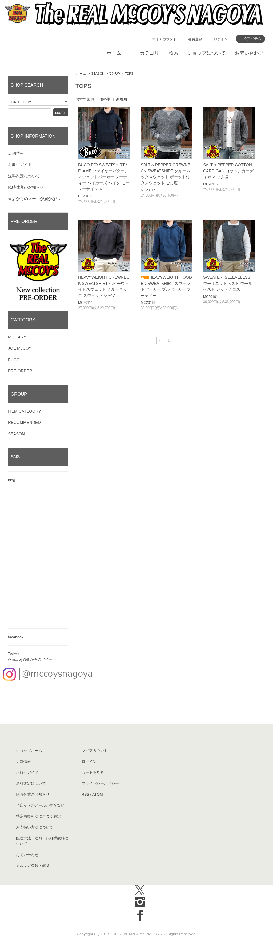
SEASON (98, 73)
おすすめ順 (84, 99)
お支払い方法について (34, 827)
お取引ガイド (20, 164)
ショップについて (206, 53)
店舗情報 (16, 153)
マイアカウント (164, 39)
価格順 (105, 99)
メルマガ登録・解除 (33, 865)
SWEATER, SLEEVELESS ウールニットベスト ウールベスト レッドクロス (227, 283)
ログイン (221, 39)
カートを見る (93, 772)
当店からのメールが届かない (34, 198)
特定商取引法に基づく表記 (38, 816)
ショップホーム (29, 750)
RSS (85, 794)
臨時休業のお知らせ (26, 187)
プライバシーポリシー (100, 783)
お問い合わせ (249, 53)
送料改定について (24, 176)
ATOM (97, 794)
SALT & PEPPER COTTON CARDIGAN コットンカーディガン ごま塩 (228, 170)
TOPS (129, 73)
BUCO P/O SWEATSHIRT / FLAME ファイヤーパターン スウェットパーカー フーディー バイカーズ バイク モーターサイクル (103, 176)
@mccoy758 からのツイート (32, 659)
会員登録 (195, 39)
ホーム (114, 53)
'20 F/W (114, 73)
